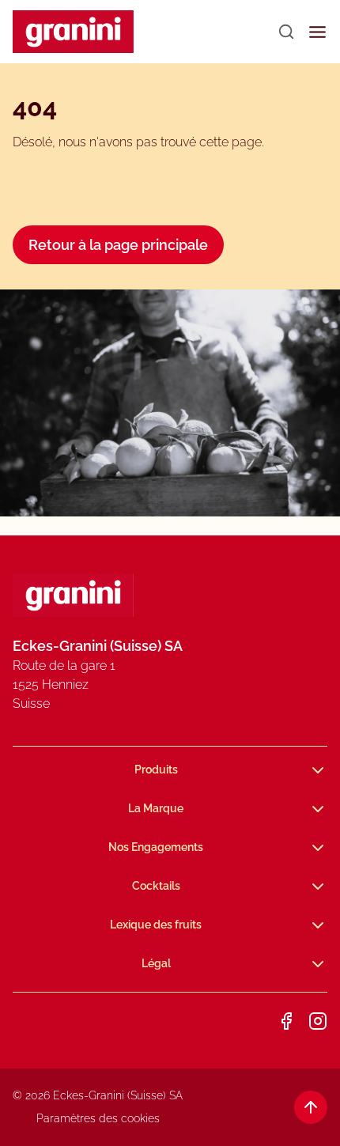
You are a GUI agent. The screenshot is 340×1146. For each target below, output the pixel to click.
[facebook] (286, 1021)
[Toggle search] (286, 31)
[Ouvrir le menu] (317, 32)
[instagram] (317, 1021)
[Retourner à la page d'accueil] (73, 32)
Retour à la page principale (118, 244)
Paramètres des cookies (98, 1118)
